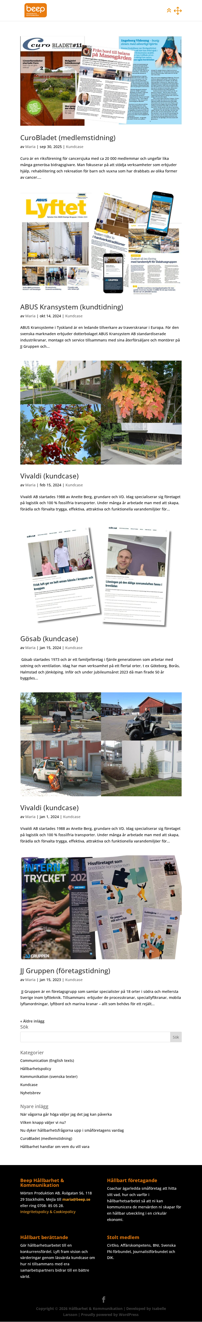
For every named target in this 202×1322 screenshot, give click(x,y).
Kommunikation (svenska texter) (48, 1076)
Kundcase (74, 146)
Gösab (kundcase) (49, 638)
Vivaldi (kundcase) (49, 476)
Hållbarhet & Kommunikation (96, 1308)
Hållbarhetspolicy (35, 1068)
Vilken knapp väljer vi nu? (43, 1122)
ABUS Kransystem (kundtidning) (71, 307)
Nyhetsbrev (30, 1092)
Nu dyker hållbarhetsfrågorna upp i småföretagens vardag (72, 1130)
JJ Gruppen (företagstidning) (65, 970)
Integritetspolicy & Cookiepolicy (47, 1211)
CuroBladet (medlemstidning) (67, 137)
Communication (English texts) (47, 1060)
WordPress (129, 1314)
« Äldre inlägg (32, 1021)
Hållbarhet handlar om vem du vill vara (54, 1146)
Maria (30, 146)
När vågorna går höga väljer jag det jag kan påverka (66, 1114)
